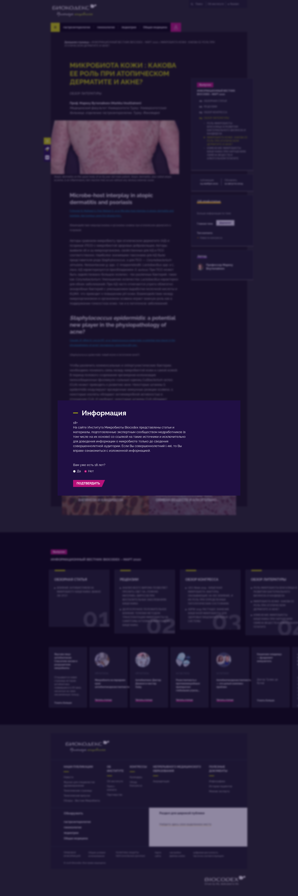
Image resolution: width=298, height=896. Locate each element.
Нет (91, 471)
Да (79, 471)
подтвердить (88, 483)
